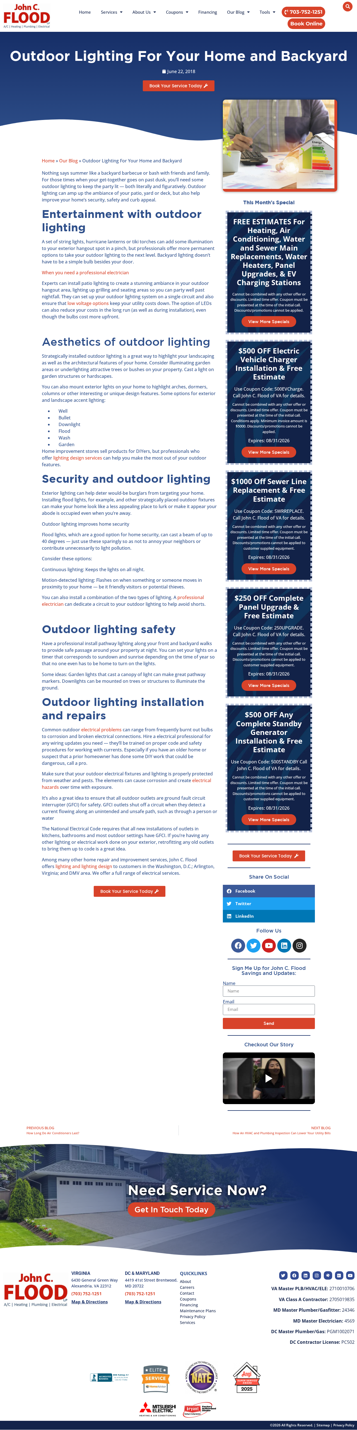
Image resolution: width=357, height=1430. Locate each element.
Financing (207, 12)
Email (228, 1001)
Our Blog (235, 12)
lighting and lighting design (83, 866)
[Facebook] (238, 946)
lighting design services (77, 458)
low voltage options (88, 303)
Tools (265, 12)
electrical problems (101, 730)
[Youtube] (269, 946)
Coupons (174, 12)
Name (229, 983)
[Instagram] (300, 946)
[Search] (348, 6)
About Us (141, 12)
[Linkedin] (284, 946)
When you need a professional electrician (85, 273)
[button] (306, 23)
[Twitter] (253, 946)
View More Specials (269, 321)
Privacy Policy (343, 1425)
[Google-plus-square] (339, 1275)
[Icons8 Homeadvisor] (328, 1275)
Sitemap (323, 1425)
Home (85, 12)
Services (109, 12)
